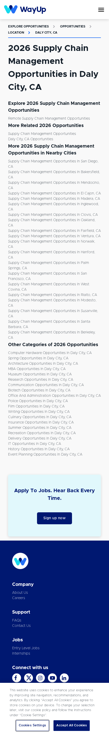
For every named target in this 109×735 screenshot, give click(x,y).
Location (16, 32)
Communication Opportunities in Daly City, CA (46, 385)
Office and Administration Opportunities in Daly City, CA (54, 396)
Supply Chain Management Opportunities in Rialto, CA (52, 295)
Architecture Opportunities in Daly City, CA (43, 363)
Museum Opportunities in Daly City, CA (40, 374)
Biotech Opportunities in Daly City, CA (39, 390)
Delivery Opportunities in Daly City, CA (39, 438)
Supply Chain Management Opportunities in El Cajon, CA (54, 193)
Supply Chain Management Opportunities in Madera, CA (54, 199)
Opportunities (72, 26)
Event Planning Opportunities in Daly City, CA (45, 454)
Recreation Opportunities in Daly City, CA (42, 433)
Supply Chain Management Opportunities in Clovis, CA (53, 215)
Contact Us (21, 626)
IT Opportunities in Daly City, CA (34, 444)
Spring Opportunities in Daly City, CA (38, 358)
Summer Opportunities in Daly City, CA (39, 428)
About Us (20, 593)
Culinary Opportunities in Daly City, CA (39, 417)
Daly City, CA (46, 32)
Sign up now (54, 518)
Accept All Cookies (71, 725)
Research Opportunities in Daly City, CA (40, 379)
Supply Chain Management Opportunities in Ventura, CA (54, 236)
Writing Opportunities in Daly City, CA (39, 412)
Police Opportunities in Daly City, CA (38, 401)
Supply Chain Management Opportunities (42, 134)
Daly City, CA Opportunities (30, 139)
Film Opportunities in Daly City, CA (36, 406)
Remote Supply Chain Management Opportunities (49, 118)
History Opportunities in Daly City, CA (39, 449)
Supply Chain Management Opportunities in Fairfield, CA (54, 231)
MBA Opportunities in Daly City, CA (37, 369)
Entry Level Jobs (26, 648)
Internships (21, 653)
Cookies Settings (32, 725)
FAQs (16, 620)
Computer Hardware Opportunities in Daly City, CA (50, 353)
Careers (18, 598)
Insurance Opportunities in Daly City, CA (41, 422)
